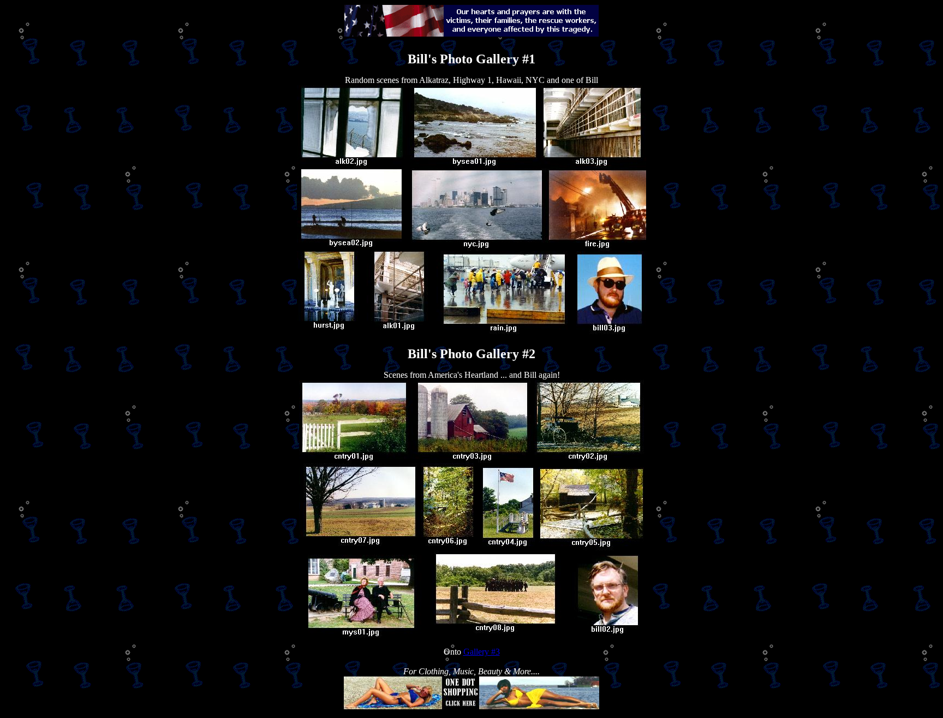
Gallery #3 (481, 651)
